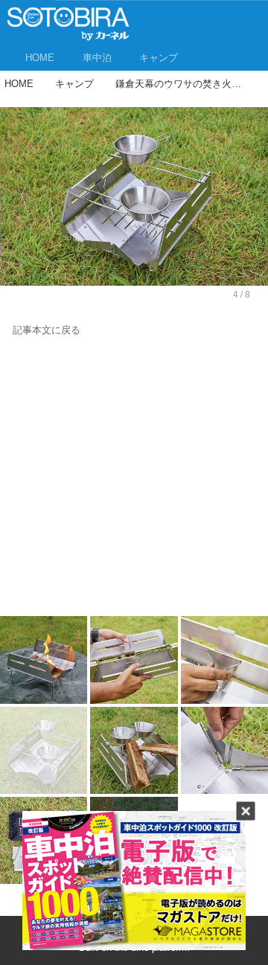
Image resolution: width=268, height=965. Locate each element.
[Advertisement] (134, 480)
